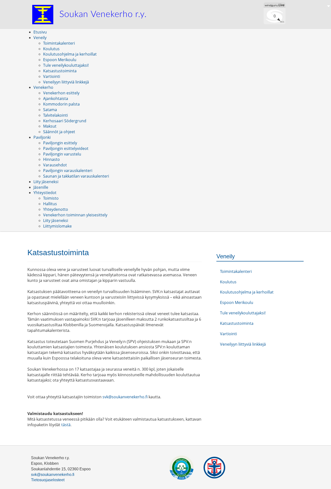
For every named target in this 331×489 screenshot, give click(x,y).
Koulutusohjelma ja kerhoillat (247, 292)
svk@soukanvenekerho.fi (125, 396)
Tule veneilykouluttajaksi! (243, 313)
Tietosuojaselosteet (47, 480)
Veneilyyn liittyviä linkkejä (243, 344)
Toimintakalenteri (236, 271)
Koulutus (228, 282)
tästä (66, 424)
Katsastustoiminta (236, 323)
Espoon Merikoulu (236, 302)
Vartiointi (228, 333)
